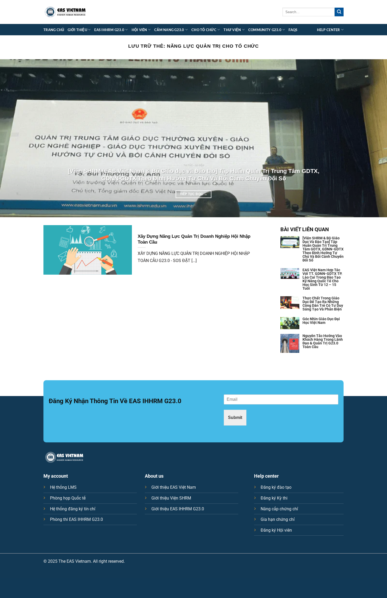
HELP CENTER (328, 30)
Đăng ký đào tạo (276, 487)
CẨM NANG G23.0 (169, 30)
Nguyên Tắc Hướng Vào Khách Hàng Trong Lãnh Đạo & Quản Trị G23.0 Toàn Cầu (322, 341)
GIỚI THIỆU (77, 30)
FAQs (293, 30)
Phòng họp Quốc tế (68, 498)
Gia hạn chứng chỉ (278, 519)
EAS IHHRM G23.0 (109, 30)
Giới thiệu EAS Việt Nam (173, 487)
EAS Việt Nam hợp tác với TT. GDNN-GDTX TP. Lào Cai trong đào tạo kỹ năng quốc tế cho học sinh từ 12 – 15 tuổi (322, 279)
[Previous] (14, 138)
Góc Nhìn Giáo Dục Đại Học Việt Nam (321, 321)
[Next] (372, 138)
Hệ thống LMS (63, 487)
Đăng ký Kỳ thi (274, 498)
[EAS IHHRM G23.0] (65, 12)
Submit (235, 417)
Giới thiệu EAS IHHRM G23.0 (177, 508)
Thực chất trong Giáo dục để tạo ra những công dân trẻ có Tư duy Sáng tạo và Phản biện (322, 303)
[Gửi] (339, 12)
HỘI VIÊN (139, 30)
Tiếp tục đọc (193, 194)
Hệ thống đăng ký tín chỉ (72, 508)
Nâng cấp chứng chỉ (279, 508)
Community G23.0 (264, 30)
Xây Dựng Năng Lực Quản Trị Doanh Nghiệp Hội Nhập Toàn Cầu (194, 239)
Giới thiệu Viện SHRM (171, 498)
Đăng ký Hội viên (276, 530)
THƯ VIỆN (232, 30)
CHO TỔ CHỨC (203, 30)
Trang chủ (53, 30)
